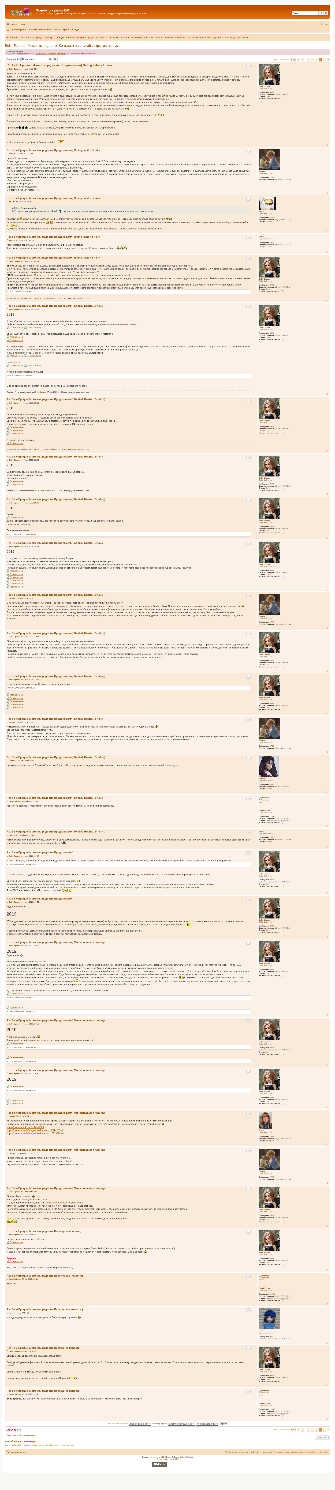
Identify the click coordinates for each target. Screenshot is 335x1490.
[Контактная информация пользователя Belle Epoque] (282, 98)
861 (271, 1337)
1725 (272, 177)
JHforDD (262, 779)
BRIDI (261, 212)
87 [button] (308, 59)
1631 (272, 1136)
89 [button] (316, 59)
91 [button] (324, 59)
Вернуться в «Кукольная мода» (21, 1435)
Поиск (321, 13)
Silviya (262, 172)
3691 (272, 92)
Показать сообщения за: (118, 1423)
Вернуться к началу (327, 145)
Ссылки (13, 24)
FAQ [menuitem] (23, 24)
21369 (272, 217)
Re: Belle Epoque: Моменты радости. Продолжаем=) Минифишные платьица (56, 942)
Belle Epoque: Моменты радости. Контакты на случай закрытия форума (63, 46)
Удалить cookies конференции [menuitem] (289, 1452)
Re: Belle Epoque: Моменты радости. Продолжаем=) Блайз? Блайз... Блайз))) (56, 305)
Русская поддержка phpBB (168, 1459)
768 (271, 243)
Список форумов (18, 1452)
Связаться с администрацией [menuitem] (241, 1452)
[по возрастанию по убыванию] (207, 1423)
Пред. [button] (298, 59)
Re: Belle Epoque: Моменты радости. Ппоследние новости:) (45, 1275)
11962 (272, 816)
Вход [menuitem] (326, 24)
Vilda (261, 1331)
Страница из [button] (293, 59)
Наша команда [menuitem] (265, 1452)
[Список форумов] (21, 11)
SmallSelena (264, 810)
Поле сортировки (160, 1423)
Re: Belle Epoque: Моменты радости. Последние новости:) (44, 1231)
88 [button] (312, 59)
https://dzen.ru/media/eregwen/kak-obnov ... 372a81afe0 (35, 1133)
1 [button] (302, 59)
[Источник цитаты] (13, 211)
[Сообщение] (8, 69)
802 (271, 784)
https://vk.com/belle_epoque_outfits (65, 1202)
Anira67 (262, 237)
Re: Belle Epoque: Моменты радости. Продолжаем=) (40, 852)
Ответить (11, 59)
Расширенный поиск (326, 13)
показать (31, 292)
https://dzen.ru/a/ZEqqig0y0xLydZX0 (25, 1127)
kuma (261, 1131)
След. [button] (328, 59)
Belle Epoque (264, 86)
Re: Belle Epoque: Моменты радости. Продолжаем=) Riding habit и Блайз (59, 65)
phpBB (162, 1457)
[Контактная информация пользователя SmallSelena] (282, 822)
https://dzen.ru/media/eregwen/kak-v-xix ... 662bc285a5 (35, 1130)
